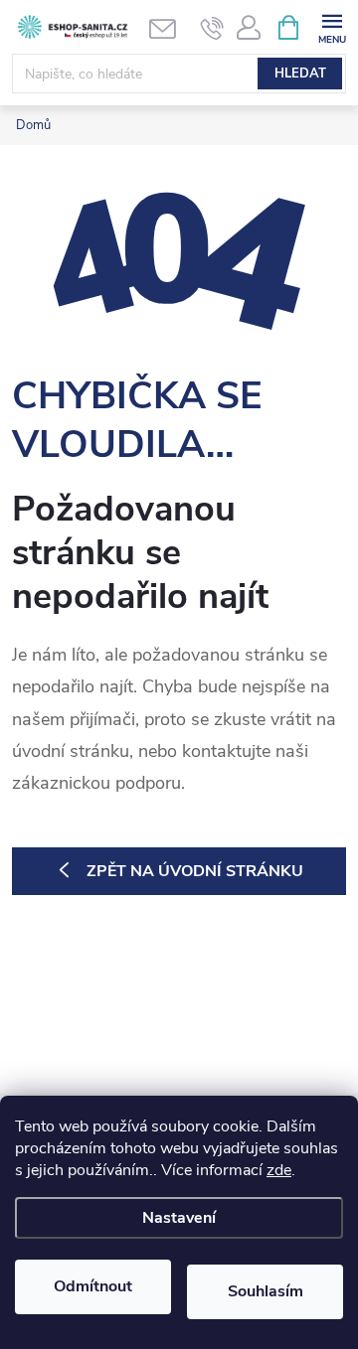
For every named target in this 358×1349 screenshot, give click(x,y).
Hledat (300, 73)
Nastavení (179, 1218)
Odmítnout (93, 1286)
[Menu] (331, 26)
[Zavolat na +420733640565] (212, 28)
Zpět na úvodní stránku (195, 871)
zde (279, 1170)
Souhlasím (265, 1291)
